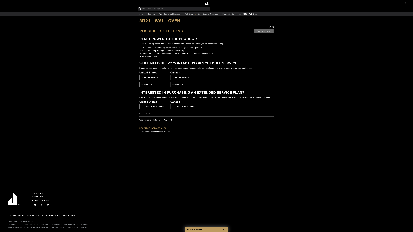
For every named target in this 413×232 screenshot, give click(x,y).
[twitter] (48, 205)
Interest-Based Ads (51, 215)
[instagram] (35, 205)
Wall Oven (189, 14)
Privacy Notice (17, 215)
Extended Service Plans (153, 107)
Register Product (40, 200)
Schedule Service (150, 77)
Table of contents (263, 31)
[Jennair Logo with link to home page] (14, 204)
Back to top (144, 114)
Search (140, 9)
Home (141, 14)
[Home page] (207, 3)
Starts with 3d (228, 14)
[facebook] (41, 205)
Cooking (151, 14)
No (172, 120)
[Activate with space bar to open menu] (406, 3)
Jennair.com (37, 197)
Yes (165, 120)
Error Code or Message (208, 14)
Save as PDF (270, 27)
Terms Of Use (33, 215)
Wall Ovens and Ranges (170, 14)
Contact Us (147, 84)
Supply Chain (69, 215)
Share (272, 27)
